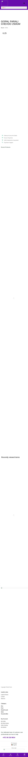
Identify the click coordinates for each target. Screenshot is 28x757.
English (15, 744)
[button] (21, 4)
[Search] (26, 8)
